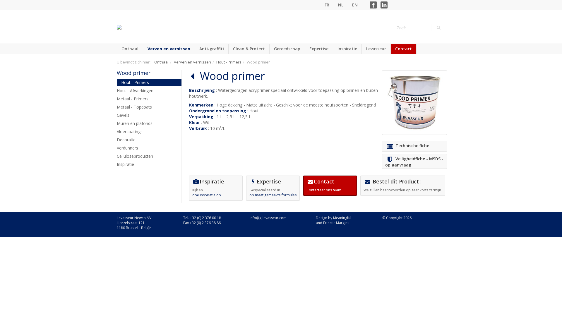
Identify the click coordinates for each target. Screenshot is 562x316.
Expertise (318, 48)
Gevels (123, 115)
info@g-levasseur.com (268, 217)
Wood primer (133, 72)
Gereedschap (287, 48)
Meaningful (342, 217)
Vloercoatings (130, 131)
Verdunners (127, 148)
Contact (403, 48)
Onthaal (129, 48)
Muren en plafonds (135, 123)
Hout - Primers (228, 62)
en (355, 5)
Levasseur (376, 48)
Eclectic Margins (336, 222)
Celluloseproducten (135, 156)
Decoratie (126, 139)
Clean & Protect (249, 48)
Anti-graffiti (211, 48)
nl (340, 5)
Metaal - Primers (132, 99)
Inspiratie (347, 48)
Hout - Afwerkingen (135, 90)
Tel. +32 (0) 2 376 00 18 (202, 217)
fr (327, 5)
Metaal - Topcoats (134, 107)
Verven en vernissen (169, 48)
